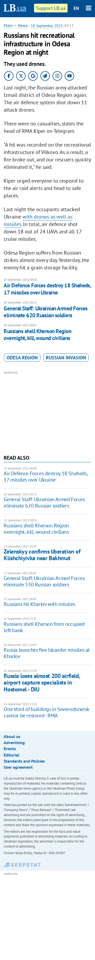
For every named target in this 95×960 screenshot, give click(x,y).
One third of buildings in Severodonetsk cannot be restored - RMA (46, 712)
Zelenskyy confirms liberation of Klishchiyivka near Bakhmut (42, 555)
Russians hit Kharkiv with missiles (39, 604)
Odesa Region (22, 358)
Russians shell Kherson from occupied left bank (44, 627)
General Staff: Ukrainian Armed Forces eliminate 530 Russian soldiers (44, 581)
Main (8, 25)
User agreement (18, 767)
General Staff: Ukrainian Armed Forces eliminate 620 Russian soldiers (46, 312)
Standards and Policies (24, 761)
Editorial (11, 755)
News (23, 25)
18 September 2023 (47, 25)
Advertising (14, 742)
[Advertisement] (47, 412)
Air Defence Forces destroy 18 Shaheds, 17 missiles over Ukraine (47, 289)
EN (76, 8)
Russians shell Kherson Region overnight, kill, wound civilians (37, 335)
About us (12, 736)
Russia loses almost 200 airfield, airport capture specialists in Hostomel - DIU (41, 682)
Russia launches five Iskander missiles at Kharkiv (47, 653)
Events (10, 748)
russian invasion (66, 358)
